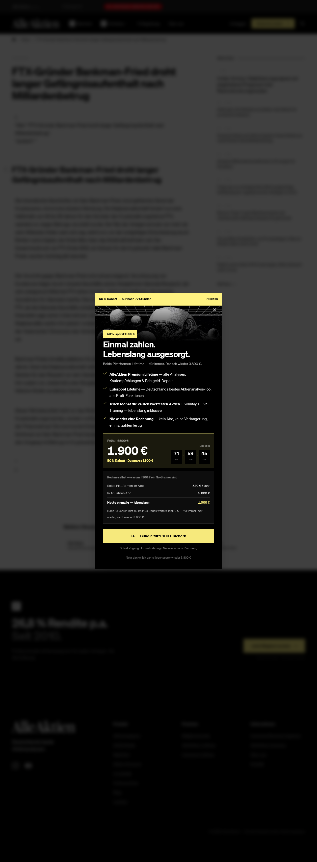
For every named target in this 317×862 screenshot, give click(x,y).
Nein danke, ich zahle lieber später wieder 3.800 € (158, 557)
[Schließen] (214, 309)
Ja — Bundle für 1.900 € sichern (158, 535)
